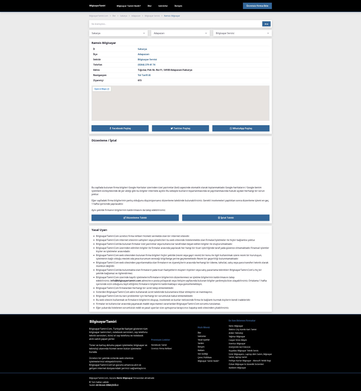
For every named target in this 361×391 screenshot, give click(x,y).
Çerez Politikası (205, 357)
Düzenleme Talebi (136, 217)
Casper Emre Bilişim (238, 340)
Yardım (201, 343)
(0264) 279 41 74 (146, 64)
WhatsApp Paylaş (242, 128)
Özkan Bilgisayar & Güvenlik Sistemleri (246, 364)
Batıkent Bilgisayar (237, 367)
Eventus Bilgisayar (237, 343)
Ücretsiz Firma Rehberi (161, 348)
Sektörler (163, 6)
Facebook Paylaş (121, 128)
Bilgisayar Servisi (152, 15)
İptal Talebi (227, 217)
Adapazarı (135, 15)
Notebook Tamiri (159, 345)
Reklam (201, 350)
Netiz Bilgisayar (236, 326)
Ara (266, 24)
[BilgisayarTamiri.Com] (97, 5)
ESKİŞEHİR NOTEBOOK (239, 347)
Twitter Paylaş (181, 128)
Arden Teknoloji (236, 333)
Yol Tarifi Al (144, 75)
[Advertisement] (180, 165)
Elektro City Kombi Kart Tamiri (243, 329)
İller (150, 6)
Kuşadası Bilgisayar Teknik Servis (243, 350)
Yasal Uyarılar (204, 339)
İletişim (178, 6)
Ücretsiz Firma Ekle (257, 5)
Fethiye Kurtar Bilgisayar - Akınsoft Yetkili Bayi (250, 360)
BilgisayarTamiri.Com (98, 15)
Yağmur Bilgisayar (237, 336)
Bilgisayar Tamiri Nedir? (129, 6)
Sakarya (123, 15)
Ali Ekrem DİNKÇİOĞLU (107, 385)
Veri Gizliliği (203, 353)
